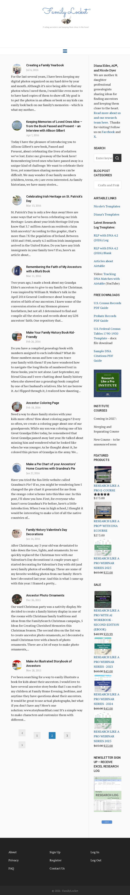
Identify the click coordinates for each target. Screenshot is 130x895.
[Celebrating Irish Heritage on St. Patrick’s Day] (17, 200)
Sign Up (55, 852)
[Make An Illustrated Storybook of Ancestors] (17, 665)
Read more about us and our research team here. (107, 117)
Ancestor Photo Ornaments (45, 595)
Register (55, 860)
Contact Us (57, 868)
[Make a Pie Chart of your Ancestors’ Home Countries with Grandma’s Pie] (17, 468)
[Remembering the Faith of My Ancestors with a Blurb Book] (17, 271)
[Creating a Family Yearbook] (17, 69)
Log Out (96, 860)
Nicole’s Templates (107, 206)
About (12, 852)
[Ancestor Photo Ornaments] (17, 599)
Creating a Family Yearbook (45, 65)
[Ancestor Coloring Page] (17, 407)
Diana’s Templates (106, 214)
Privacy (13, 860)
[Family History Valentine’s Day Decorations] (17, 533)
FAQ (11, 868)
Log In (95, 852)
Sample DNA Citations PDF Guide (103, 355)
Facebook (108, 132)
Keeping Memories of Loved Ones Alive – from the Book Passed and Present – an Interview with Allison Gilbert (54, 126)
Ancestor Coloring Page (42, 403)
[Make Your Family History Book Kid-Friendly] (17, 336)
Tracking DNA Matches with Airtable (107, 278)
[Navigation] (65, 51)
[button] (117, 158)
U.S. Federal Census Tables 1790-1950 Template (107, 333)
